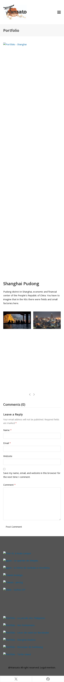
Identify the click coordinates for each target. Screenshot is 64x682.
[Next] (33, 394)
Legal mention (47, 667)
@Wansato (14, 667)
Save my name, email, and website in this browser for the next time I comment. (31, 474)
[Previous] (30, 394)
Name (7, 430)
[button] (59, 12)
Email (7, 443)
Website (7, 456)
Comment (9, 484)
